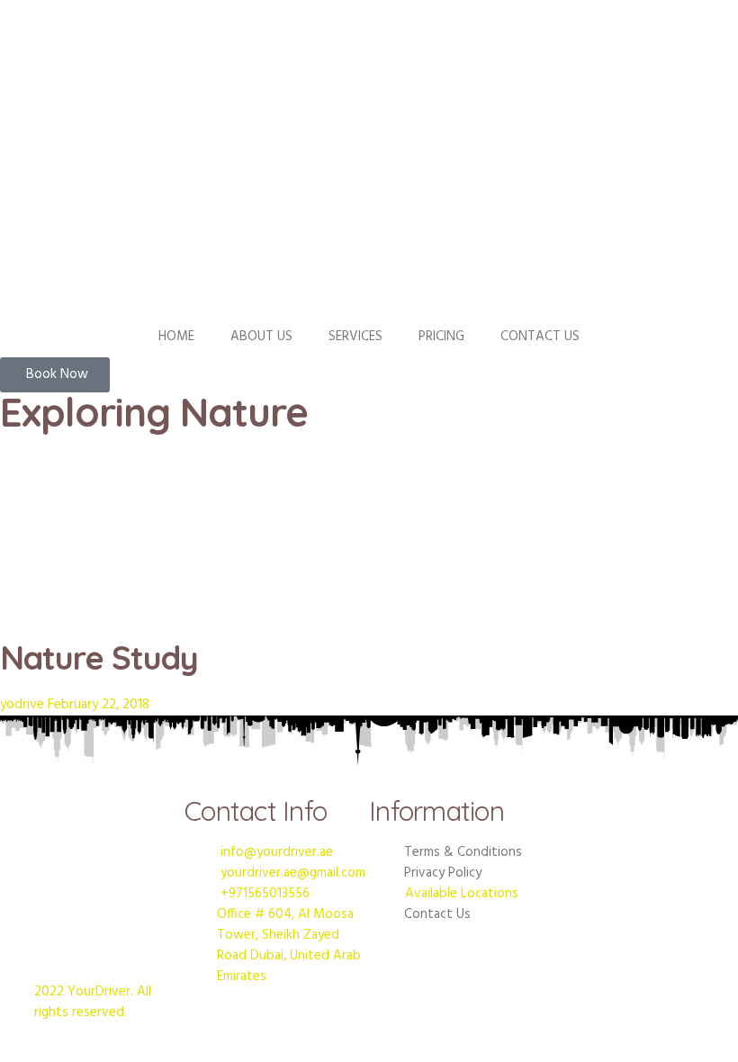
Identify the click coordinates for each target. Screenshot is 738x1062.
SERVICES (355, 336)
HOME (176, 336)
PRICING (441, 336)
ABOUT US (261, 336)
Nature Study (99, 657)
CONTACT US (540, 336)
